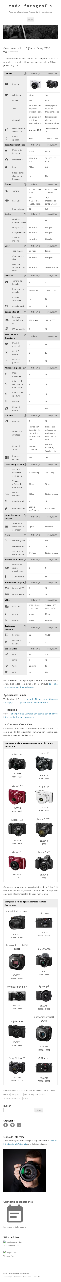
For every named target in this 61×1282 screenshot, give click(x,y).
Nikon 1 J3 (35, 73)
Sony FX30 (52, 73)
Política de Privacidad (22, 1277)
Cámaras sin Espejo (12, 1098)
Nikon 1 (26, 1098)
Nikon (42, 1094)
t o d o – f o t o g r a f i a (30, 5)
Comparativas (17, 1094)
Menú (30, 19)
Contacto (36, 1277)
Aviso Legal (7, 1277)
